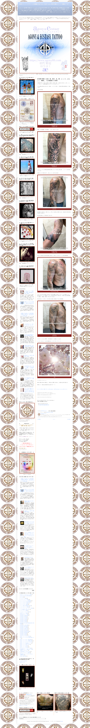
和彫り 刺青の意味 (23, 656)
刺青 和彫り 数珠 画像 (23, 626)
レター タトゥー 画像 (23, 610)
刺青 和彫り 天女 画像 (23, 627)
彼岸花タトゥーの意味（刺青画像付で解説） (29, 356)
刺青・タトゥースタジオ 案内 (25, 636)
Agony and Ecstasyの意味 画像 (25, 595)
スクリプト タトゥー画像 (24, 599)
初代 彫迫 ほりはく (29, 694)
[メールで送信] (50, 410)
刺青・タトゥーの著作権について (25, 643)
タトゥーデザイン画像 (24, 604)
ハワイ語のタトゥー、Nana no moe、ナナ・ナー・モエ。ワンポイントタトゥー (29, 325)
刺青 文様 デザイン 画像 (24, 614)
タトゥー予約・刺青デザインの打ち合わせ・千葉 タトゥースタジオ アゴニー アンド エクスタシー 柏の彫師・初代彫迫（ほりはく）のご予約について (27, 390)
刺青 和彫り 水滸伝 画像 (24, 625)
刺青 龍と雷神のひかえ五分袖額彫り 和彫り (29, 501)
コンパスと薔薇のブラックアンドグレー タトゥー (29, 568)
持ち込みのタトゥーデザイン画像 (25, 648)
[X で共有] (52, 410)
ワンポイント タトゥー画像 (24, 611)
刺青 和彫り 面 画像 (23, 633)
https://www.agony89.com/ (44, 404)
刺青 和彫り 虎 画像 (50, 412)
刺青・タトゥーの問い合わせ (25, 644)
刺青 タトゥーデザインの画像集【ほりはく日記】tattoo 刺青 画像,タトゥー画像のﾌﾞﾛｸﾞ (44, 4)
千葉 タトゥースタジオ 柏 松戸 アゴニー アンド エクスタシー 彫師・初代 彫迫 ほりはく (29, 303)
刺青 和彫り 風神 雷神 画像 (24, 631)
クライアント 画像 (23, 598)
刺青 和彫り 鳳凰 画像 (23, 632)
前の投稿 (69, 419)
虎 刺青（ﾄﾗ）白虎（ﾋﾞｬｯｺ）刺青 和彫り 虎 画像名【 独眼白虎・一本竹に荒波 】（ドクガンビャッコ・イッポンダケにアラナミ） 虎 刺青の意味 (27, 314)
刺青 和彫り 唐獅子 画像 (24, 628)
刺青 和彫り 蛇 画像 (23, 621)
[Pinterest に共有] (54, 410)
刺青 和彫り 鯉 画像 (23, 620)
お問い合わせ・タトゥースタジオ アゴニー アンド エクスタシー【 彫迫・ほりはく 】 (29, 522)
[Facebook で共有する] (53, 410)
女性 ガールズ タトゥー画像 (24, 652)
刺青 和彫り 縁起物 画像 (24, 615)
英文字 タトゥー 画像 (23, 613)
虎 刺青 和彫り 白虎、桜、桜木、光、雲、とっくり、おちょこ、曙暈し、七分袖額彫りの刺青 (29, 367)
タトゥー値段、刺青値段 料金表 (25, 605)
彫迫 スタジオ (22, 662)
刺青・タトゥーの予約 (24, 645)
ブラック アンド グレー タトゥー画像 (26, 608)
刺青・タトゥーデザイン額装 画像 (25, 639)
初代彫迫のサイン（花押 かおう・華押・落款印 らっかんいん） (27, 650)
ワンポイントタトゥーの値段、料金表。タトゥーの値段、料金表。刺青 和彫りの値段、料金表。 (29, 292)
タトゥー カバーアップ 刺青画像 (25, 600)
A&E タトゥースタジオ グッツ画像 (26, 594)
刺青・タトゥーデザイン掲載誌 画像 (26, 640)
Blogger (61, 721)
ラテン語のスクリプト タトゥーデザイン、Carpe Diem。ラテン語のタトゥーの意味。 (29, 547)
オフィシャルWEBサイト (23, 436)
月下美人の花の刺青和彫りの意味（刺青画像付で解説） (29, 335)
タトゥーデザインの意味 (24, 603)
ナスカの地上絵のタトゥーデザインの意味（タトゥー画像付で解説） (29, 378)
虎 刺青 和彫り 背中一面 (28, 557)
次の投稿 (39, 419)
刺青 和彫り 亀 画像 (23, 616)
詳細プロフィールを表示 (23, 705)
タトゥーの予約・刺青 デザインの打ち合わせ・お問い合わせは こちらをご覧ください (52, 389)
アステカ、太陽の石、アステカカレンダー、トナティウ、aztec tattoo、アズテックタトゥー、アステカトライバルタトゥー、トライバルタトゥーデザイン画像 (27, 534)
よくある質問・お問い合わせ (25, 609)
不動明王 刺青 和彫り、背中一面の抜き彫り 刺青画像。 (29, 346)
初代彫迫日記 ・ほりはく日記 (25, 651)
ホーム (54, 419)
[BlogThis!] (51, 410)
